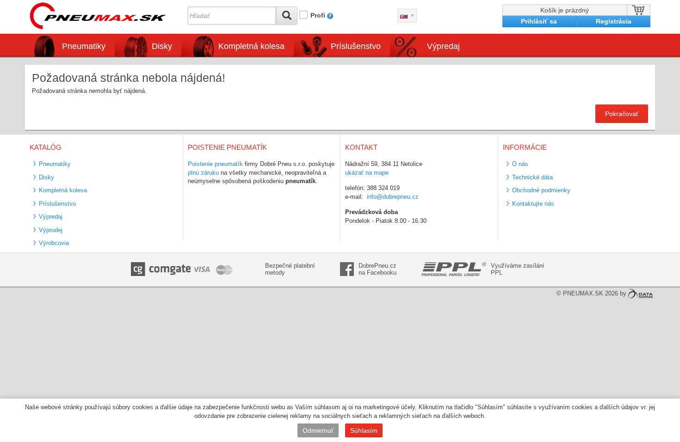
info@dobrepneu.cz (393, 196)
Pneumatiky (55, 163)
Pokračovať (621, 113)
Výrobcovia (54, 242)
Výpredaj (443, 46)
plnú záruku (203, 172)
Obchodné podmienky (541, 190)
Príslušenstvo (356, 46)
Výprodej (50, 230)
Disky (46, 177)
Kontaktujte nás (533, 203)
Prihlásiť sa (539, 21)
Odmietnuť (318, 430)
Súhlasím (363, 430)
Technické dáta (532, 177)
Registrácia (613, 21)
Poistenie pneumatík (215, 163)
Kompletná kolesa (63, 190)
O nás (520, 163)
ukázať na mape (367, 172)
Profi (317, 15)
